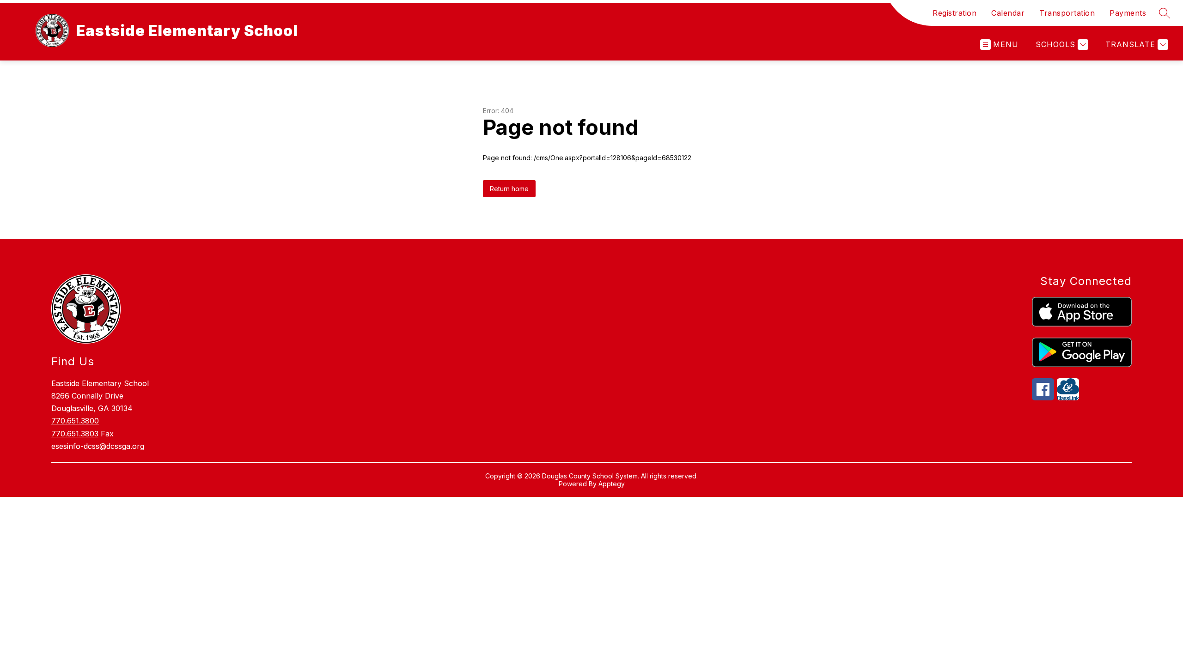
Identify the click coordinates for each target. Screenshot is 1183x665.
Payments (1128, 13)
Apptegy (611, 484)
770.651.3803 (74, 433)
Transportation (1067, 13)
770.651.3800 (75, 420)
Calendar (1007, 13)
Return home (509, 189)
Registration (954, 13)
